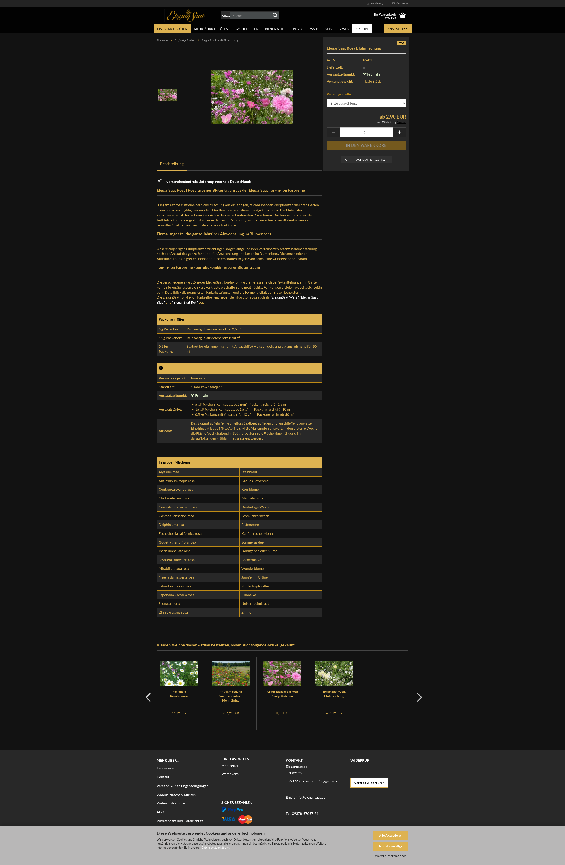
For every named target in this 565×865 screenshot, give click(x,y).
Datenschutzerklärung (215, 847)
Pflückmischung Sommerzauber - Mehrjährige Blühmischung (230, 696)
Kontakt (163, 777)
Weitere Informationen (391, 856)
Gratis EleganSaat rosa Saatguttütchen (282, 694)
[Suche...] (275, 16)
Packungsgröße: (339, 94)
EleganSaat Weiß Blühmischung (334, 694)
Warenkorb (230, 774)
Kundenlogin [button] (378, 3)
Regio (297, 29)
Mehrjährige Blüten (211, 29)
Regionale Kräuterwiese (179, 694)
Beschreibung (172, 163)
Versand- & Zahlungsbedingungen (182, 786)
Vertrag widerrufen (369, 783)
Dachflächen (246, 29)
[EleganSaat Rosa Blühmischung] (252, 95)
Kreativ (362, 29)
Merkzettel (401, 3)
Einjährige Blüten (172, 29)
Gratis (344, 29)
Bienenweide (275, 29)
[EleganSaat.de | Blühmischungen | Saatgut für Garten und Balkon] (186, 15)
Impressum (165, 768)
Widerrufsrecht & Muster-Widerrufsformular (176, 799)
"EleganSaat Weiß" (284, 297)
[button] (333, 132)
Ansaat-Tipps (397, 29)
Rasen (314, 29)
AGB (160, 812)
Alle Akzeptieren (390, 835)
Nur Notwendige (390, 846)
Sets (328, 29)
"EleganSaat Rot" (185, 302)
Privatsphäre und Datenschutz (180, 821)
